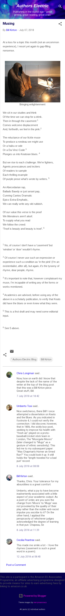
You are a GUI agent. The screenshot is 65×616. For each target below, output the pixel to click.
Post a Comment (16, 564)
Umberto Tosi (24, 406)
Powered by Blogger (34, 595)
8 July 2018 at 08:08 (28, 466)
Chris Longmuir (25, 373)
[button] (60, 24)
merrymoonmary (40, 602)
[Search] (60, 7)
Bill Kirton (46, 359)
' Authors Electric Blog (23, 359)
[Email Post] (12, 352)
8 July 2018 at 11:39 (28, 530)
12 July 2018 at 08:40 (29, 556)
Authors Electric (32, 5)
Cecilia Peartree (25, 540)
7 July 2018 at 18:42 (28, 396)
